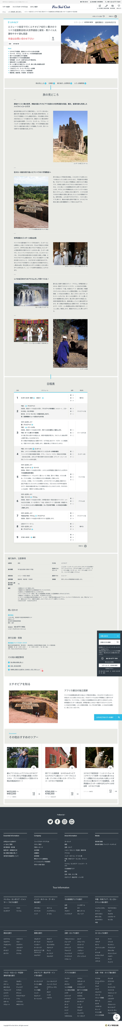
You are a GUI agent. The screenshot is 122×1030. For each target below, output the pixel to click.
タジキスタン (99, 919)
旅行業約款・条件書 (9, 847)
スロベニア (50, 947)
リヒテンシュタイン (100, 948)
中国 (96, 922)
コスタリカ (98, 1006)
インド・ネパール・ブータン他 (73, 856)
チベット (97, 911)
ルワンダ (79, 993)
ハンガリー (37, 944)
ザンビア (79, 1010)
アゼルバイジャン (69, 939)
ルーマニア (50, 953)
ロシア (79, 939)
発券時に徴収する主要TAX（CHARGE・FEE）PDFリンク (25, 669)
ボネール (97, 1000)
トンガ (49, 995)
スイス (110, 959)
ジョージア (68, 942)
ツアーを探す (6, 7)
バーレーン (7, 998)
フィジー (36, 993)
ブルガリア (37, 939)
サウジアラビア (20, 996)
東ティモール (81, 911)
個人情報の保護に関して (17, 662)
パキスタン (37, 908)
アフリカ (67, 853)
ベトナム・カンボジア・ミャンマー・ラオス (76, 864)
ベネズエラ (19, 939)
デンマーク (80, 944)
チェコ (49, 950)
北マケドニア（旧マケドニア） (39, 951)
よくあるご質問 (8, 844)
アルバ (97, 986)
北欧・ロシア (68, 847)
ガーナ (66, 1004)
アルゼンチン (7, 944)
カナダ (97, 1003)
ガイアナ (6, 953)
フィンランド (68, 953)
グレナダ (110, 978)
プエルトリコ (111, 1004)
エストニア (68, 947)
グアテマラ (111, 981)
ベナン (66, 981)
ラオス (18, 908)
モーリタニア (81, 1016)
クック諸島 (37, 990)
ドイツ (110, 939)
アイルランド (111, 947)
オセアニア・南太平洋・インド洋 (74, 877)
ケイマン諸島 (38, 984)
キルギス (110, 914)
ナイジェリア (81, 987)
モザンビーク (81, 981)
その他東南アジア (69, 868)
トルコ (5, 981)
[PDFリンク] (41, 669)
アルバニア (50, 942)
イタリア (97, 942)
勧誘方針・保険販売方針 (10, 850)
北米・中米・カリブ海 (71, 874)
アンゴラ (67, 978)
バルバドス (98, 992)
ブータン (49, 914)
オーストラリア (38, 981)
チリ (5, 947)
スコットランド (112, 953)
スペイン (97, 958)
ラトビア (67, 944)
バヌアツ (49, 998)
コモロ (36, 987)
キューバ (97, 1009)
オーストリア (38, 947)
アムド (109, 911)
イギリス (97, 961)
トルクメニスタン (100, 908)
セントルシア (111, 1007)
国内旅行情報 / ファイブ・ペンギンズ (105, 844)
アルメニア (68, 950)
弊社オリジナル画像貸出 (41, 859)
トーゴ (79, 1004)
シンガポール (81, 905)
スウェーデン (81, 942)
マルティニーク (112, 993)
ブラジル (18, 950)
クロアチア (37, 955)
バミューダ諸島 (99, 998)
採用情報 (36, 856)
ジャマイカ (111, 990)
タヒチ (49, 992)
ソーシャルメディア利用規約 (42, 861)
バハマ (97, 989)
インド (36, 914)
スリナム (18, 953)
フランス (110, 942)
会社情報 (36, 850)
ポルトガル (111, 950)
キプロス (18, 990)
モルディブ (37, 996)
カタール (6, 1001)
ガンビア (67, 1001)
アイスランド (68, 956)
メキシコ (110, 996)
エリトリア (68, 996)
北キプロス (7, 987)
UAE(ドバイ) (19, 1004)
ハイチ (110, 984)
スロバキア (50, 956)
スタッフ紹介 (34, 7)
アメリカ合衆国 (112, 1013)
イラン (18, 998)
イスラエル (19, 1001)
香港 (66, 908)
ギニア (66, 1007)
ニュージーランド (52, 984)
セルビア (49, 939)
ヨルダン (18, 981)
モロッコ (18, 984)
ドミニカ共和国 (99, 1015)
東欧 (66, 844)
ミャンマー (7, 908)
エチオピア (68, 998)
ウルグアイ (7, 942)
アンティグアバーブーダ (100, 982)
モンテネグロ (50, 944)
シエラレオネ (81, 998)
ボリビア (6, 950)
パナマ (110, 1001)
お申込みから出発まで (10, 841)
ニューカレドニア (52, 981)
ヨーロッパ (68, 841)
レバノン (6, 996)
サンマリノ (111, 944)
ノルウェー (80, 950)
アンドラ (110, 962)
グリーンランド (81, 956)
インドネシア (68, 914)
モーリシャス (38, 998)
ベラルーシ (68, 959)
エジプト (6, 993)
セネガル (79, 996)
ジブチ (66, 993)
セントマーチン (112, 1010)
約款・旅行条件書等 (16, 666)
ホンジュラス (111, 987)
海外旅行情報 (99, 841)
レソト (66, 1013)
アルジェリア (7, 990)
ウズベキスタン (112, 908)
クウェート (7, 1004)
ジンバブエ (80, 1013)
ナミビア (79, 984)
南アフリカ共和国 (82, 990)
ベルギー (110, 956)
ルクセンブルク (99, 955)
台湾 (66, 905)
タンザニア (80, 1001)
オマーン (6, 984)
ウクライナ (80, 947)
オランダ (97, 952)
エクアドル (7, 939)
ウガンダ (79, 1007)
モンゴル (110, 919)
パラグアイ (19, 944)
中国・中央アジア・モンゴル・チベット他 (76, 860)
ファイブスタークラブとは (20, 7)
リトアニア (80, 953)
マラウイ (79, 978)
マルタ (97, 939)
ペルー (18, 942)
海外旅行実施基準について (11, 856)
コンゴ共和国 (68, 987)
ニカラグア (111, 998)
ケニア (66, 1010)
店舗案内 (36, 853)
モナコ (97, 944)
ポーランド (37, 942)
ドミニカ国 (98, 1012)
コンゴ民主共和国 (70, 990)
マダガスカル (68, 1016)
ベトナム (18, 911)
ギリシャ (18, 993)
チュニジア (19, 987)
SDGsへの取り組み (39, 864)
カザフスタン (99, 914)
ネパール (49, 908)
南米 (66, 871)
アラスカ (97, 978)
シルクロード (111, 916)
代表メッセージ (38, 847)
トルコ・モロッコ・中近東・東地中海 (75, 850)
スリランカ (37, 911)
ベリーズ (97, 995)
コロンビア (19, 947)
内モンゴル (98, 916)
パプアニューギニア (52, 988)
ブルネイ (67, 911)
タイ (78, 908)
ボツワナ (67, 984)
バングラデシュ (51, 911)
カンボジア (7, 911)
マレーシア (80, 914)
